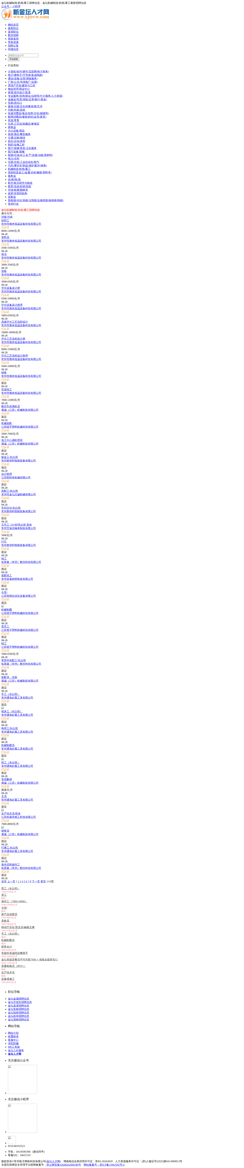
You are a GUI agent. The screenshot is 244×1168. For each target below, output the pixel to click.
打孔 (4, 541)
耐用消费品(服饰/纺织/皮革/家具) (27, 116)
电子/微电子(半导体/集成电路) (25, 75)
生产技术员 (8, 972)
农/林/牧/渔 (14, 179)
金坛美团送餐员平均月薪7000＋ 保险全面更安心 (29, 959)
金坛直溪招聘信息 (18, 1005)
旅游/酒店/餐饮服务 (19, 134)
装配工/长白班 (9, 491)
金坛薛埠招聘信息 (18, 1016)
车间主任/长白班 (11, 507)
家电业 (12, 127)
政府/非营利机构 (17, 193)
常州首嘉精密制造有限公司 (17, 579)
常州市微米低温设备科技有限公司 (21, 223)
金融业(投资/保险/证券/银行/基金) (27, 99)
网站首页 (13, 24)
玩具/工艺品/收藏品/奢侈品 (23, 123)
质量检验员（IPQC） (13, 966)
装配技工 (6, 575)
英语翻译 (6, 779)
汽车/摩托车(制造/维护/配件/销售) (27, 165)
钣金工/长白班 (9, 457)
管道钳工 (6, 389)
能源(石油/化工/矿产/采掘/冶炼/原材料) (30, 155)
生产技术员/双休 (11, 813)
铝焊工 (5, 220)
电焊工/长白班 (9, 728)
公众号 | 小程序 (10, 6)
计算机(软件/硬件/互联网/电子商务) (28, 71)
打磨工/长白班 (9, 847)
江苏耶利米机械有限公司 (16, 477)
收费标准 (13, 1036)
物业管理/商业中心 (19, 89)
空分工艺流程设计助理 (14, 355)
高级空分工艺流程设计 (14, 321)
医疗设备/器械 (16, 151)
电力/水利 (13, 158)
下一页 (36, 881)
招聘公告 (13, 45)
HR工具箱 (14, 1046)
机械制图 (6, 609)
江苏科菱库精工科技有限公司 (18, 817)
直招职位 (13, 31)
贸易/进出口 (15, 102)
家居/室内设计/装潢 (19, 92)
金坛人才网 (53, 1161)
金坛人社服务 (16, 1050)
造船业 (12, 196)
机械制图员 (8, 745)
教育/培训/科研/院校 (19, 186)
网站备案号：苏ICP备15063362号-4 (104, 1164)
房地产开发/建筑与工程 (21, 85)
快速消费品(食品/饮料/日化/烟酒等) (28, 113)
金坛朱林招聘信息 (18, 1009)
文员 (4, 796)
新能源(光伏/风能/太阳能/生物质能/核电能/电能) (35, 200)
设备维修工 (8, 979)
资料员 (5, 237)
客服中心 (13, 1040)
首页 (4, 881)
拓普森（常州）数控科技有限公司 (21, 562)
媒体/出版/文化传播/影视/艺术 (25, 106)
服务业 (12, 176)
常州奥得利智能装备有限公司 (18, 460)
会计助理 (6, 474)
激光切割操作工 (10, 864)
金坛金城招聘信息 (18, 998)
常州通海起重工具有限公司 (17, 697)
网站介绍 (13, 1033)
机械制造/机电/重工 (19, 169)
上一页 (11, 881)
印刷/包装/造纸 (16, 109)
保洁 (4, 254)
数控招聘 (13, 35)
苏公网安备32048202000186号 (63, 1164)
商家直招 (13, 38)
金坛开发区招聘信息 (20, 1002)
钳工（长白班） (10, 762)
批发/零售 (13, 120)
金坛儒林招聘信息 (18, 1019)
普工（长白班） (10, 888)
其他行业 (13, 203)
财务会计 (6, 946)
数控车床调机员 (10, 406)
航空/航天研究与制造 (20, 183)
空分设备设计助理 (12, 305)
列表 (10, 216)
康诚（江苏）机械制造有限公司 (20, 409)
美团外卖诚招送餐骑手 (14, 953)
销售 (4, 372)
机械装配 (6, 423)
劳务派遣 (13, 42)
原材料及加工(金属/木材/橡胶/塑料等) (29, 172)
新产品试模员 (9, 914)
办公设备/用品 (16, 130)
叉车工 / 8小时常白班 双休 (16, 524)
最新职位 (13, 28)
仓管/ (4, 592)
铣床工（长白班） (12, 711)
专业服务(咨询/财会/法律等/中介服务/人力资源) (35, 95)
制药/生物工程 (16, 144)
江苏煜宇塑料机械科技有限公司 (20, 426)
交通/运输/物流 (16, 137)
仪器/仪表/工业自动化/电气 (23, 162)
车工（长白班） (10, 694)
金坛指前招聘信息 (18, 1012)
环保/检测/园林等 (18, 189)
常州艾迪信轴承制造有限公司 (18, 528)
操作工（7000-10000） (14, 901)
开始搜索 (13, 59)
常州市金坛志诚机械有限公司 (18, 494)
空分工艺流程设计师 (13, 338)
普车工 (5, 626)
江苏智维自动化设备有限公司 (18, 595)
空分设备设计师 (10, 288)
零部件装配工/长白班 (13, 660)
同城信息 (13, 49)
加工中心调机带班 (12, 440)
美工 (4, 894)
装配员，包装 (9, 677)
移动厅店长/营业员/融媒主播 (18, 927)
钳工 (4, 558)
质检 (4, 271)
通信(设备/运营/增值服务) (23, 78)
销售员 (5, 830)
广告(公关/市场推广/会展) (23, 82)
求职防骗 (13, 1043)
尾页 (43, 881)
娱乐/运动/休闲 (16, 141)
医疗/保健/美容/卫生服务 (22, 148)
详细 (4, 216)
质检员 (5, 920)
